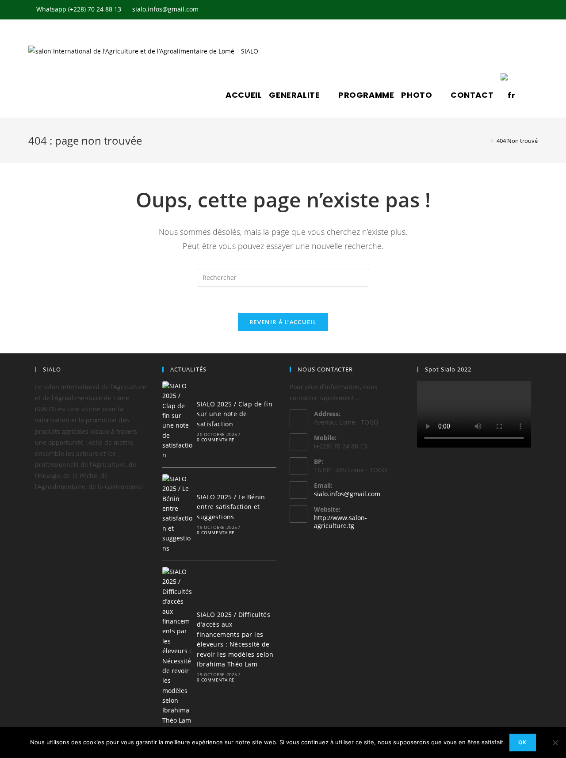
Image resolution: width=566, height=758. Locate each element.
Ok (522, 742)
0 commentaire (215, 439)
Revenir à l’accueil (283, 322)
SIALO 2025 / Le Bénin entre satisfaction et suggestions (231, 507)
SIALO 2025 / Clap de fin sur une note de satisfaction (234, 414)
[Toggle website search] (525, 95)
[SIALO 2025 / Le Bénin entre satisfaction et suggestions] (177, 513)
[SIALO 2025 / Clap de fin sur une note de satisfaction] (177, 420)
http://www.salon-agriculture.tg (340, 521)
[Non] (555, 742)
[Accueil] (486, 141)
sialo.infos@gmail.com (347, 494)
